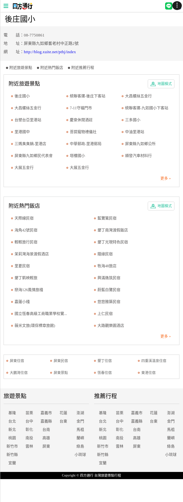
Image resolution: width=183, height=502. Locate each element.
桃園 (12, 438)
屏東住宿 (17, 361)
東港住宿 (148, 373)
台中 (29, 421)
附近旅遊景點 (20, 68)
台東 (63, 421)
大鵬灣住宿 (19, 373)
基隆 (12, 413)
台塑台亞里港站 (28, 120)
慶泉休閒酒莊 (81, 120)
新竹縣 (12, 455)
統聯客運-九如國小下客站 (146, 108)
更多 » (165, 178)
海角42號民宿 (26, 230)
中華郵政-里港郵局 (86, 144)
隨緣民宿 (105, 254)
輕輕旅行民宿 (26, 242)
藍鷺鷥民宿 (107, 218)
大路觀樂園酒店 (110, 326)
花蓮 (63, 413)
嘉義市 (46, 413)
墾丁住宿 (104, 361)
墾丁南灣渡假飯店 (112, 230)
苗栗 (29, 413)
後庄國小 (22, 96)
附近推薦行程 (82, 68)
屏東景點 (61, 373)
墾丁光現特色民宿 (112, 242)
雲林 (29, 446)
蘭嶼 (80, 438)
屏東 (46, 446)
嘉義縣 (46, 421)
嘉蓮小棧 (22, 302)
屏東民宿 (61, 361)
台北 (12, 421)
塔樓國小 (77, 156)
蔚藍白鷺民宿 (108, 290)
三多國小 (132, 120)
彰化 (29, 430)
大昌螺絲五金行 (138, 96)
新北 (12, 430)
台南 (46, 430)
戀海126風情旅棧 (29, 290)
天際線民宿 (24, 218)
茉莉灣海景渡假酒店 (32, 254)
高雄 (46, 438)
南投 (29, 438)
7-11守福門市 (81, 108)
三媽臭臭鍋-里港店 (30, 144)
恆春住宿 (104, 373)
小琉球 (80, 455)
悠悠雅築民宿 (108, 302)
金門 (80, 421)
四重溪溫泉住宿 (153, 361)
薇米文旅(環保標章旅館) (35, 326)
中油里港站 (134, 132)
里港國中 (22, 132)
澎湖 (80, 413)
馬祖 (80, 430)
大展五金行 (24, 168)
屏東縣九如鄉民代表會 (34, 156)
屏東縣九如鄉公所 (140, 144)
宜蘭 (12, 463)
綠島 (80, 446)
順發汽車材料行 (138, 156)
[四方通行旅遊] (22, 8)
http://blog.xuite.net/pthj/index (50, 52)
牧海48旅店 (107, 266)
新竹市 (12, 446)
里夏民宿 (22, 266)
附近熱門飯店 (51, 68)
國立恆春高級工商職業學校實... (41, 314)
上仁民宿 (105, 314)
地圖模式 (165, 84)
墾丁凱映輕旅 (26, 278)
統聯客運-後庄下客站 (87, 96)
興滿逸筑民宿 (108, 278)
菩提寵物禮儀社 (83, 132)
